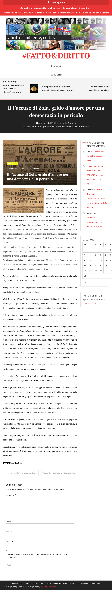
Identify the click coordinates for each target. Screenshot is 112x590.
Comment (11, 495)
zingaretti (55, 8)
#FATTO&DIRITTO (56, 56)
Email (9, 532)
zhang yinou (70, 8)
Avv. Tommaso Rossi (30, 168)
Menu (58, 74)
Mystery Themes (48, 587)
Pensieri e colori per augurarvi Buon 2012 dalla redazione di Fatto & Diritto (23, 473)
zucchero (27, 8)
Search (54, 66)
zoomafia (41, 8)
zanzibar (85, 8)
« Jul (84, 282)
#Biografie (12, 163)
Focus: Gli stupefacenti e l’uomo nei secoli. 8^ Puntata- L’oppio (60, 473)
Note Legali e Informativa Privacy (63, 13)
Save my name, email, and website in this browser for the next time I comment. (38, 556)
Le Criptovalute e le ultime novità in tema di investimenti (54, 88)
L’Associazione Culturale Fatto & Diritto (24, 13)
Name (9, 522)
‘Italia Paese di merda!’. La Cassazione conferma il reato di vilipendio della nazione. (97, 198)
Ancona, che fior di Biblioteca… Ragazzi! (95, 156)
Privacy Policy (89, 303)
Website (9, 541)
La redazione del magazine (95, 13)
